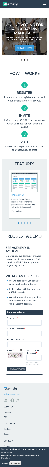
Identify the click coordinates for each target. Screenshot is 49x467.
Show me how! (24, 48)
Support (7, 434)
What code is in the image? (33, 351)
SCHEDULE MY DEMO (17, 369)
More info (5, 458)
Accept (5, 463)
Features (7, 412)
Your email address (15, 329)
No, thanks (15, 463)
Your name (12, 318)
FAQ (6, 417)
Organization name (15, 339)
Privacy (7, 446)
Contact (7, 429)
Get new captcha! (21, 350)
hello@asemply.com (12, 394)
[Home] (10, 4)
